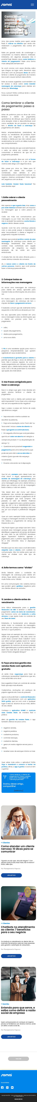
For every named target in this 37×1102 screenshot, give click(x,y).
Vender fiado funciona (22, 184)
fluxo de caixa (10, 618)
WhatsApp (14, 88)
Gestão (5, 1004)
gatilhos (19, 586)
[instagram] (7, 1087)
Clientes (6, 842)
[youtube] (12, 1087)
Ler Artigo (11, 875)
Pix (4, 349)
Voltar (18, 1059)
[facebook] (2, 1087)
